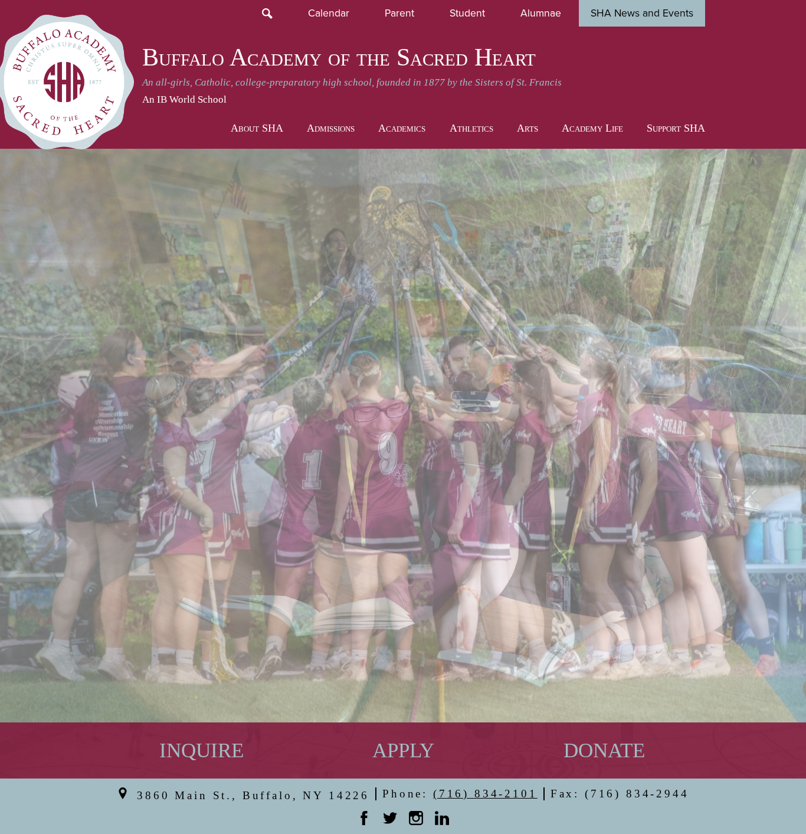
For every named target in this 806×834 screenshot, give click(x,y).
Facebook (364, 818)
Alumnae (540, 13)
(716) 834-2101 (485, 793)
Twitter (390, 818)
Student (467, 13)
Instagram (416, 818)
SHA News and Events (642, 13)
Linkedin (442, 818)
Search (267, 13)
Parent (399, 13)
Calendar (328, 13)
